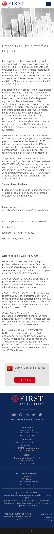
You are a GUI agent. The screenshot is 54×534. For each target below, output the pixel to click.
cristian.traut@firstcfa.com (16, 238)
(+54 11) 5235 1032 (27, 451)
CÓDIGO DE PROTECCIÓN (14, 517)
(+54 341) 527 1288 (27, 463)
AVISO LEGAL (8, 514)
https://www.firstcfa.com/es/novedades (27, 210)
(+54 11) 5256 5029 (27, 435)
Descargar (26, 380)
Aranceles (46, 514)
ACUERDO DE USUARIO (22, 514)
